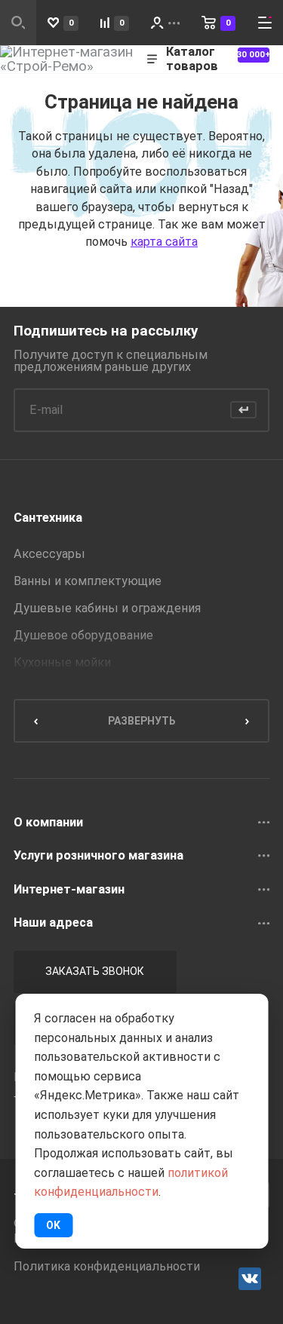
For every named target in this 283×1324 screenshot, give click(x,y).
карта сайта (164, 241)
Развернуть (142, 721)
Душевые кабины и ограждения (107, 608)
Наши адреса (53, 923)
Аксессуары (49, 554)
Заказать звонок (94, 971)
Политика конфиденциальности (107, 1267)
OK (53, 1225)
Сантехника (48, 517)
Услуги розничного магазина (98, 856)
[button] (36, 721)
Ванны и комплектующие (87, 581)
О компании (48, 823)
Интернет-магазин (69, 890)
